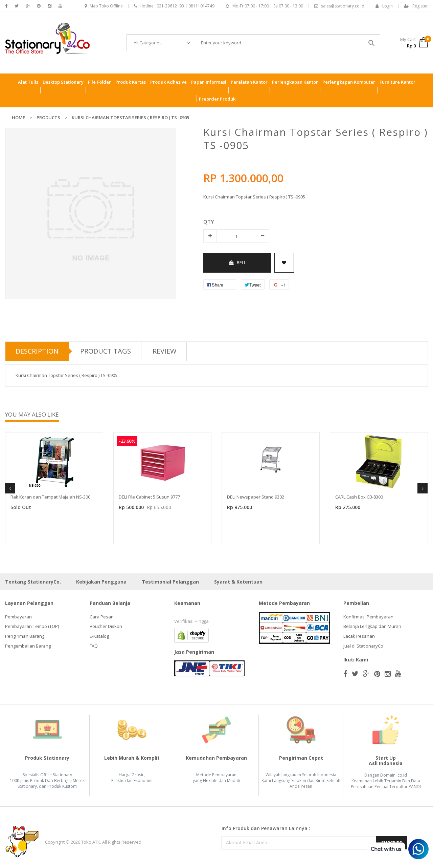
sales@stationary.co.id (342, 6)
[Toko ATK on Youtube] (60, 6)
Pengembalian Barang (28, 646)
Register (420, 6)
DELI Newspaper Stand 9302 (255, 497)
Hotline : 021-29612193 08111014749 (177, 6)
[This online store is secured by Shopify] (191, 635)
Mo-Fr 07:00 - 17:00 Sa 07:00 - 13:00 (267, 6)
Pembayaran (18, 617)
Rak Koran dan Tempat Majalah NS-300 (50, 497)
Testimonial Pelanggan (170, 581)
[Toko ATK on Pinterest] (39, 6)
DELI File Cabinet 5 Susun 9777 (149, 497)
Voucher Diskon (106, 626)
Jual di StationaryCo (363, 646)
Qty (208, 221)
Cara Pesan (102, 617)
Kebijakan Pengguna (101, 581)
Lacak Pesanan (359, 636)
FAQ (94, 646)
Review (164, 351)
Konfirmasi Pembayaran (368, 617)
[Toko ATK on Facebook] (6, 6)
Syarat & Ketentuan (238, 581)
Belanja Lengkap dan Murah (372, 626)
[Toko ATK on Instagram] (49, 6)
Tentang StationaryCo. (33, 581)
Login (387, 6)
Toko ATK (90, 842)
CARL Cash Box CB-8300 (359, 497)
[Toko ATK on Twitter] (17, 6)
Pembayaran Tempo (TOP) (32, 626)
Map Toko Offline (106, 6)
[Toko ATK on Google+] (28, 6)
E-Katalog (99, 636)
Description (37, 351)
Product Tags (105, 351)
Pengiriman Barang (24, 636)
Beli (241, 262)
